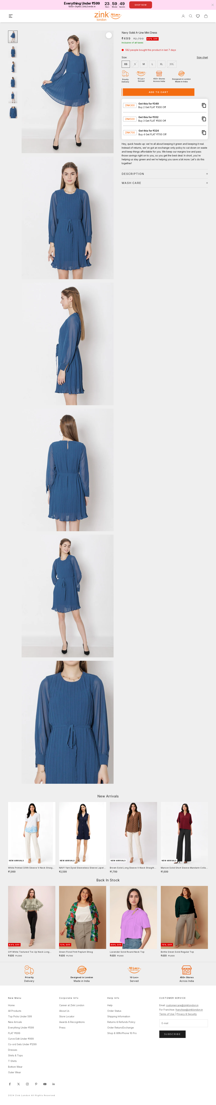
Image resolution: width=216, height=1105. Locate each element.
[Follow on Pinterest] (36, 1084)
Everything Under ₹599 (21, 1027)
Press (62, 1027)
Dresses (12, 1049)
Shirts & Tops (15, 1055)
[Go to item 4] (13, 82)
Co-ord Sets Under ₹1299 (22, 1044)
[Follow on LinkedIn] (53, 1084)
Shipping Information (118, 1016)
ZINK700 (130, 132)
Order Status (114, 1010)
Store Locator (66, 1016)
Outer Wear (14, 1072)
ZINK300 (130, 105)
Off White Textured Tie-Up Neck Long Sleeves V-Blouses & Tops (28, 952)
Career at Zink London (71, 1005)
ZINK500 (130, 118)
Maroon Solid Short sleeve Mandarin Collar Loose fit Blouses (184, 868)
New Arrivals (15, 1022)
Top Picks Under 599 (20, 1016)
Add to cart (159, 92)
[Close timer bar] (212, 5)
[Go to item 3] (13, 67)
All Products (14, 1010)
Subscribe (172, 1034)
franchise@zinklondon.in (189, 1009)
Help (110, 1005)
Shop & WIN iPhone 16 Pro (122, 1033)
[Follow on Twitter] (18, 1084)
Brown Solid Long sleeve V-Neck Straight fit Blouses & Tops (132, 868)
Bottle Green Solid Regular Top (177, 952)
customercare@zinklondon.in (182, 1005)
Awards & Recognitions (72, 1022)
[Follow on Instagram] (27, 1084)
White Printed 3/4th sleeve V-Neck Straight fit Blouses (31, 868)
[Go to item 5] (13, 97)
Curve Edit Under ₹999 (21, 1038)
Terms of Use (167, 1014)
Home (11, 1005)
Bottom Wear (15, 1066)
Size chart (202, 57)
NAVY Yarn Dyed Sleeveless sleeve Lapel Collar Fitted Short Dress (81, 868)
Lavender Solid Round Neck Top (127, 952)
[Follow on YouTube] (45, 1084)
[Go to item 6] (13, 112)
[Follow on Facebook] (9, 1084)
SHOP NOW (141, 5)
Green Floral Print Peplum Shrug (76, 952)
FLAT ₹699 (14, 1033)
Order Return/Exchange (120, 1027)
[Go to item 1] (13, 37)
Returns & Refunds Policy (121, 1022)
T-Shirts (12, 1061)
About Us (64, 1010)
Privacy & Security (187, 1014)
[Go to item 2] (13, 52)
